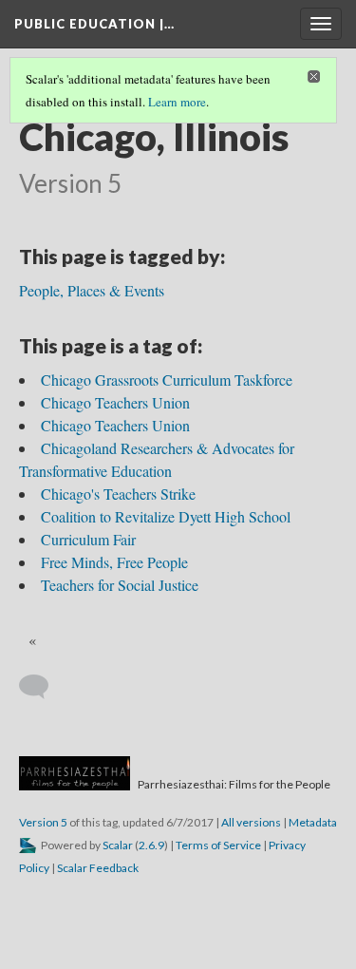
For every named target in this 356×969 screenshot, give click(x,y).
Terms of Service (218, 845)
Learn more (177, 101)
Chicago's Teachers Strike (118, 494)
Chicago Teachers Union (115, 402)
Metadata (313, 822)
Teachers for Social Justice (119, 585)
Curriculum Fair (88, 539)
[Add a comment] (42, 686)
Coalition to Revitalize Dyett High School (165, 516)
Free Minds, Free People (114, 562)
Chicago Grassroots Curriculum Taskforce (166, 380)
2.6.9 (151, 845)
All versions (251, 822)
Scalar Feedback (98, 868)
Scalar (118, 845)
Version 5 (43, 822)
